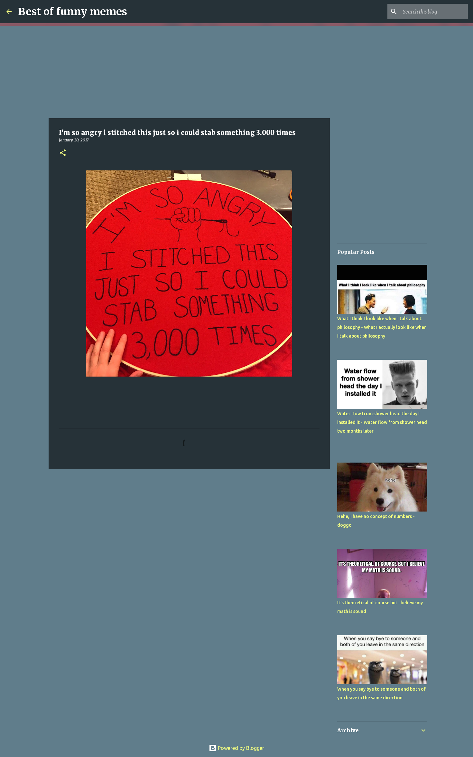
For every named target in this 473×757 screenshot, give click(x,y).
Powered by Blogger (240, 748)
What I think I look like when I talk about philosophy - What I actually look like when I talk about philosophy (382, 327)
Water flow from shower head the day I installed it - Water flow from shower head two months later (382, 422)
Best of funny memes (72, 11)
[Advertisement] (189, 71)
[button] (63, 153)
